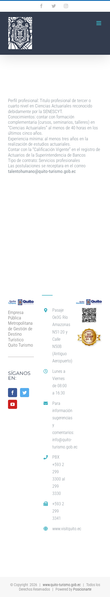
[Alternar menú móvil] (99, 23)
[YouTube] (12, 404)
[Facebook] (12, 392)
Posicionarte (82, 589)
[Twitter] (24, 392)
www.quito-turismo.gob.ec (62, 585)
